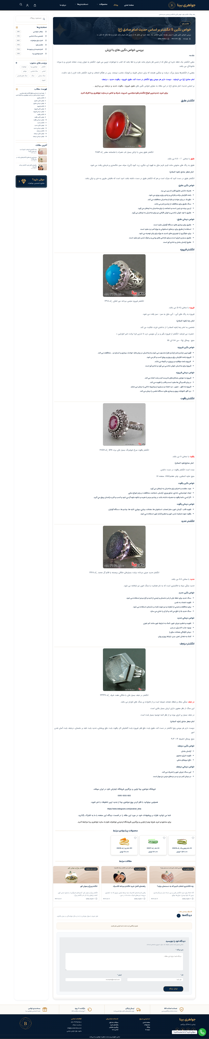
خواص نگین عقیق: (39, 101)
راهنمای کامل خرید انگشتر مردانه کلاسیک (129, 886)
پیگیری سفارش (113, 1027)
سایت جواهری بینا (96, 822)
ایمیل (119, 975)
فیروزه (43, 80)
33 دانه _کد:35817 (153, 848)
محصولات (147, 1025)
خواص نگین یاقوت (39, 117)
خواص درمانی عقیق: (38, 103)
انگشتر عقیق (40, 98)
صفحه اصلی (129, 5)
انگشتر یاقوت (40, 114)
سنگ (32, 76)
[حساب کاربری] (27, 5)
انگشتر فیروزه (40, 106)
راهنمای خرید (114, 1025)
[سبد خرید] (35, 5)
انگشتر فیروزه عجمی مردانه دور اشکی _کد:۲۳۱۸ (124, 301)
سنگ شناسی (34, 71)
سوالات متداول (113, 1022)
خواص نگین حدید (39, 125)
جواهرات (23, 67)
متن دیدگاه (179, 950)
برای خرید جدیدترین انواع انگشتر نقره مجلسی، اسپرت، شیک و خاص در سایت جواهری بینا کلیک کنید (30, 94)
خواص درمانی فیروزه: (38, 111)
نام (182, 975)
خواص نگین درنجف (39, 133)
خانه (194, 14)
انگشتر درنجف (40, 131)
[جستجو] (20, 4)
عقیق (192, 159)
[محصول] (193, 838)
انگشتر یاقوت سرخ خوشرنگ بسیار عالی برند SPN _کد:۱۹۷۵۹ (124, 450)
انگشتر (43, 67)
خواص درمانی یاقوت (39, 120)
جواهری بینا (34, 67)
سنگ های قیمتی (22, 76)
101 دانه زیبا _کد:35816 (124, 848)
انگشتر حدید (40, 123)
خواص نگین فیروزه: (39, 109)
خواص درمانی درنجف (38, 136)
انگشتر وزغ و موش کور (88, 886)
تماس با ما (115, 1030)
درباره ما (63, 5)
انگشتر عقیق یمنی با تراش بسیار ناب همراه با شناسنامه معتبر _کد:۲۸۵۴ (124, 152)
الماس (43, 71)
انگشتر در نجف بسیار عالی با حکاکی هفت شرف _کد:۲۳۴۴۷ (124, 695)
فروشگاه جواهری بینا (147, 789)
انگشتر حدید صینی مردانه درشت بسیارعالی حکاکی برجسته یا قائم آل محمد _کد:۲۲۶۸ (124, 572)
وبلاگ (116, 5)
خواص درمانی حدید (39, 128)
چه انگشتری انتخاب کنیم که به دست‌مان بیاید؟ (175, 886)
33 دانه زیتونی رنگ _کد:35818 (182, 848)
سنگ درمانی (41, 76)
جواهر (25, 71)
